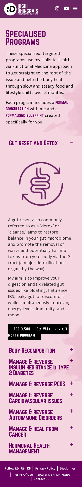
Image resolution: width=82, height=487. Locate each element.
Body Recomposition (32, 350)
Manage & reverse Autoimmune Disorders (35, 414)
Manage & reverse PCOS (37, 384)
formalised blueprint (25, 115)
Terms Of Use (23, 474)
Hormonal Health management (29, 448)
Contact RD (41, 479)
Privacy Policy (45, 468)
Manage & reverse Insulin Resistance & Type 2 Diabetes (39, 367)
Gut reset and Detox (33, 143)
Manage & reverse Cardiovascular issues (35, 398)
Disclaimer (67, 468)
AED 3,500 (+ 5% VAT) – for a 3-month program (38, 332)
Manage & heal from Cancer (33, 431)
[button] (41, 143)
